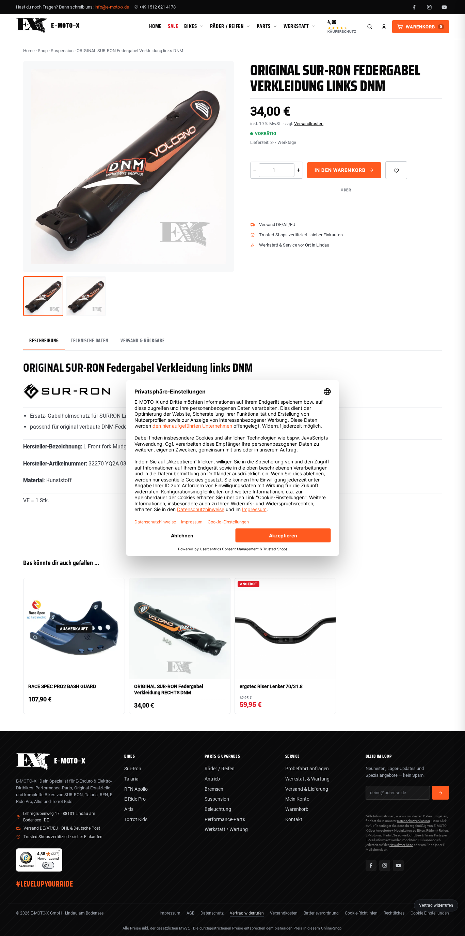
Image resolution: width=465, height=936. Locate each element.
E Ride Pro (135, 799)
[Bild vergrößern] (224, 262)
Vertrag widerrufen (247, 913)
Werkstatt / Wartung (226, 829)
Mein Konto (297, 799)
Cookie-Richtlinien (361, 913)
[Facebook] (414, 7)
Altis (128, 809)
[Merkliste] (396, 170)
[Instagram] (429, 7)
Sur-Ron (132, 768)
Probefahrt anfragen (307, 768)
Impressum (170, 913)
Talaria (131, 779)
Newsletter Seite (401, 845)
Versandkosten (308, 123)
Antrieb (212, 779)
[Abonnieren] (440, 793)
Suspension (62, 50)
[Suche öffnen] (370, 26)
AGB (190, 913)
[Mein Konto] (384, 26)
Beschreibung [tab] (44, 340)
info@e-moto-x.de (112, 7)
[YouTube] (444, 7)
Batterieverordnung (321, 913)
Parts (264, 26)
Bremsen (214, 789)
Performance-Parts (225, 819)
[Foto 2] (86, 296)
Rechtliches (394, 913)
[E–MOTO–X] (33, 767)
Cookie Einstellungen (430, 913)
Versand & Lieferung (306, 789)
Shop (43, 50)
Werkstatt (296, 26)
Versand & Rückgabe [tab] (143, 340)
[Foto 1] (43, 296)
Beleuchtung (218, 809)
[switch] (48, 865)
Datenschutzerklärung (413, 821)
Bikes (190, 26)
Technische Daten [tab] (89, 340)
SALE (173, 26)
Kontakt (293, 819)
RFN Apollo (136, 789)
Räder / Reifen (227, 26)
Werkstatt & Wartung (307, 779)
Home (155, 26)
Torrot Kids (135, 819)
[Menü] (58, 852)
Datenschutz (212, 913)
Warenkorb (296, 809)
